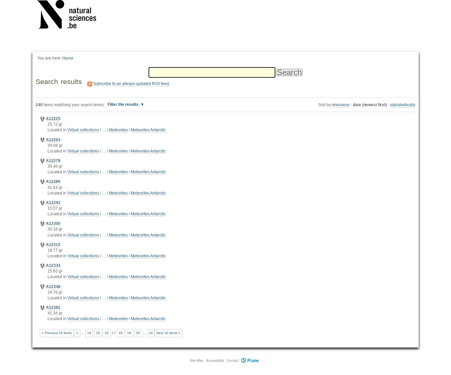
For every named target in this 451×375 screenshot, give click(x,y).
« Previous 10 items (57, 333)
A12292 (53, 202)
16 (107, 333)
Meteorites (118, 130)
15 (98, 333)
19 (129, 333)
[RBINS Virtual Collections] (71, 15)
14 (89, 333)
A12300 (53, 223)
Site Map (196, 360)
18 (120, 333)
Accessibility (215, 360)
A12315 (53, 244)
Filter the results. (124, 104)
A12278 (53, 160)
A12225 (53, 118)
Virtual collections (83, 130)
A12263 (53, 140)
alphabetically (402, 105)
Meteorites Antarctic (148, 130)
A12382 (53, 307)
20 (138, 333)
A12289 (53, 181)
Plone (250, 360)
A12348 (53, 286)
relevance (341, 105)
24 (151, 333)
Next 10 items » (168, 333)
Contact (233, 360)
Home (67, 58)
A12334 (53, 265)
